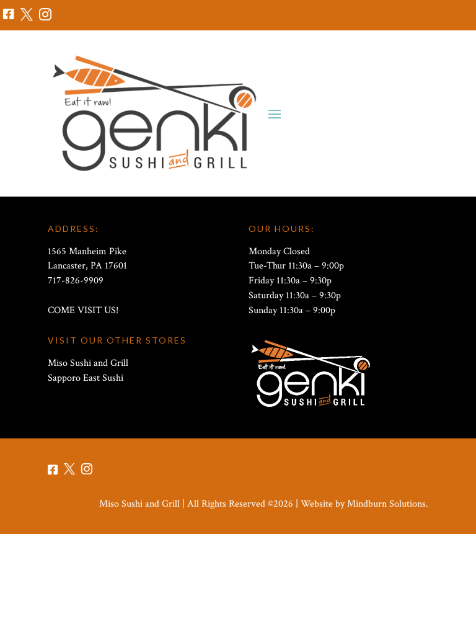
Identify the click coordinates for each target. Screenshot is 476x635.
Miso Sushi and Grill (88, 363)
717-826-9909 (76, 280)
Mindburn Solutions (386, 503)
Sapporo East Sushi (85, 377)
